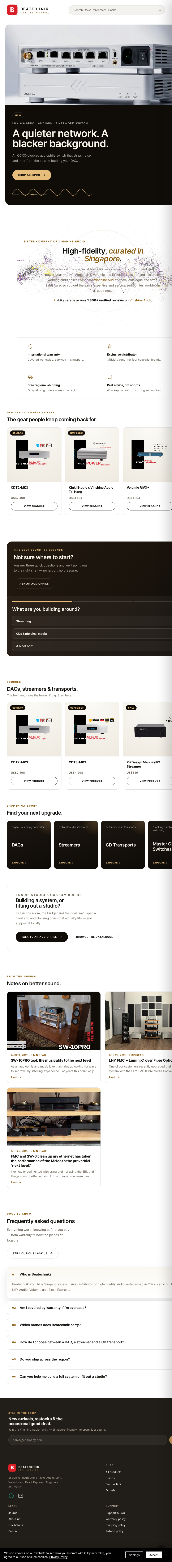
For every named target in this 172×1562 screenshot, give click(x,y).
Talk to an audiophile (39, 936)
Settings (134, 1555)
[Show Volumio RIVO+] (24, 194)
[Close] (166, 1555)
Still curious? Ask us (30, 1253)
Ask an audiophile (34, 583)
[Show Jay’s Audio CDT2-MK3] (15, 194)
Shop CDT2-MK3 (30, 175)
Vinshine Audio (72, 241)
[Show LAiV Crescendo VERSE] (43, 194)
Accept (153, 1555)
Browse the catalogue (94, 936)
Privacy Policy (58, 1557)
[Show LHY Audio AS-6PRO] (34, 194)
